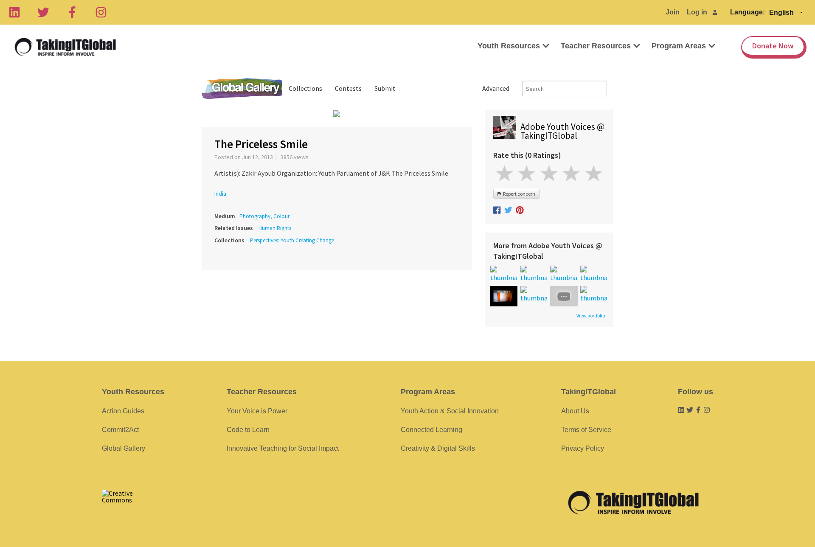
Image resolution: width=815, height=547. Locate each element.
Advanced (495, 88)
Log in (697, 12)
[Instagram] (101, 12)
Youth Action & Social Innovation (450, 411)
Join (673, 12)
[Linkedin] (14, 12)
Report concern (518, 194)
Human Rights (275, 228)
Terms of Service (586, 429)
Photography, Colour (264, 216)
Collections (305, 88)
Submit (385, 88)
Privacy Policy (582, 448)
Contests (348, 88)
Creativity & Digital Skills (438, 448)
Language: (747, 12)
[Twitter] (43, 12)
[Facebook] (72, 12)
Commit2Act (120, 429)
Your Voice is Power (257, 411)
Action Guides (123, 411)
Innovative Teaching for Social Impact (283, 448)
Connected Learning (431, 429)
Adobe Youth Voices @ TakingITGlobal (562, 131)
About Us (575, 411)
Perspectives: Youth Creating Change (292, 240)
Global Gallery (242, 88)
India (220, 193)
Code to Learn (248, 429)
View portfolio (590, 315)
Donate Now (772, 45)
